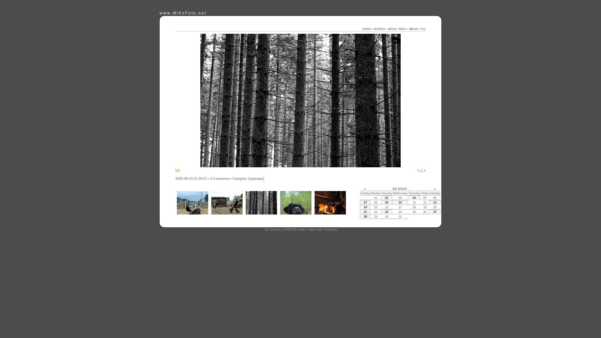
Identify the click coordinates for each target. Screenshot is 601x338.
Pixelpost (330, 229)
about (392, 29)
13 (434, 202)
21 (365, 212)
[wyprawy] (256, 178)
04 (414, 197)
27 (434, 212)
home (366, 29)
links (402, 29)
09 (386, 202)
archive (379, 29)
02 (386, 197)
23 (386, 212)
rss (423, 29)
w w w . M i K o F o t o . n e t (183, 13)
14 (365, 207)
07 (365, 202)
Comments (221, 178)
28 (365, 216)
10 (400, 202)
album (413, 29)
